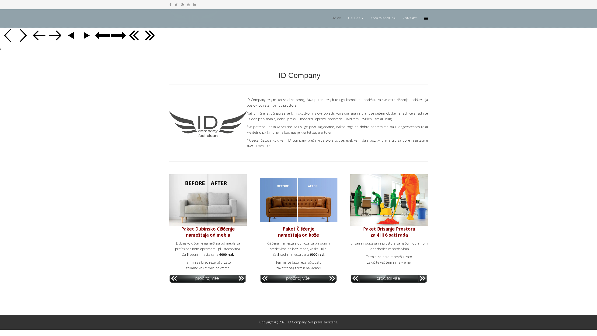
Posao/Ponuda (383, 18)
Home (336, 18)
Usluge (354, 18)
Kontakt (410, 18)
